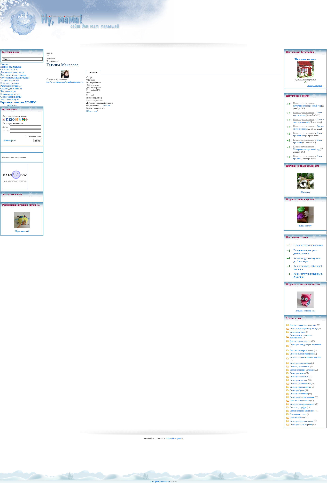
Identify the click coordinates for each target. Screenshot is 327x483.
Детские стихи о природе (300, 341)
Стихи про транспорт (299, 380)
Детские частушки (297, 417)
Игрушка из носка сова (305, 311)
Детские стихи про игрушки (301, 350)
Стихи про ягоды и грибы (301, 424)
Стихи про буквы (297, 390)
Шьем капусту (305, 226)
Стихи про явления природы (302, 397)
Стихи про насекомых (299, 376)
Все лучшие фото (314, 85)
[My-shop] (15, 189)
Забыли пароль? (9, 140)
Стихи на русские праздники (302, 354)
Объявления (91, 111)
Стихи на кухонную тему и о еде (303, 328)
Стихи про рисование (299, 394)
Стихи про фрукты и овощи (301, 421)
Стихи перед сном (297, 332)
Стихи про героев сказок (300, 363)
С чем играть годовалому (308, 245)
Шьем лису (305, 192)
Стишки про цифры (298, 407)
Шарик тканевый (22, 231)
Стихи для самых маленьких (302, 404)
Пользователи (57, 16)
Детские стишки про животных (303, 325)
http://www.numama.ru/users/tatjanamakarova (64, 82)
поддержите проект (174, 438)
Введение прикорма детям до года (305, 252)
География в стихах (298, 414)
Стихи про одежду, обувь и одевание (305, 344)
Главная (44, 16)
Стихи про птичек (297, 373)
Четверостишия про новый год (306, 149)
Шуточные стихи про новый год (307, 106)
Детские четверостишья (300, 400)
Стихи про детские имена (300, 387)
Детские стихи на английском (302, 411)
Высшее (106, 105)
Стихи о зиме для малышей (308, 120)
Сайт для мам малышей (160, 481)
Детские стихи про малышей (302, 370)
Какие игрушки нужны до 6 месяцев (307, 260)
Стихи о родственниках (300, 366)
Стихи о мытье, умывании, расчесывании (301, 336)
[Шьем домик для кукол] (305, 77)
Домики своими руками (305, 80)
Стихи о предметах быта (300, 383)
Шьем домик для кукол (305, 59)
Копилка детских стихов (303, 103)
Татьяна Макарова (74, 16)
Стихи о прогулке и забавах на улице (305, 357)
